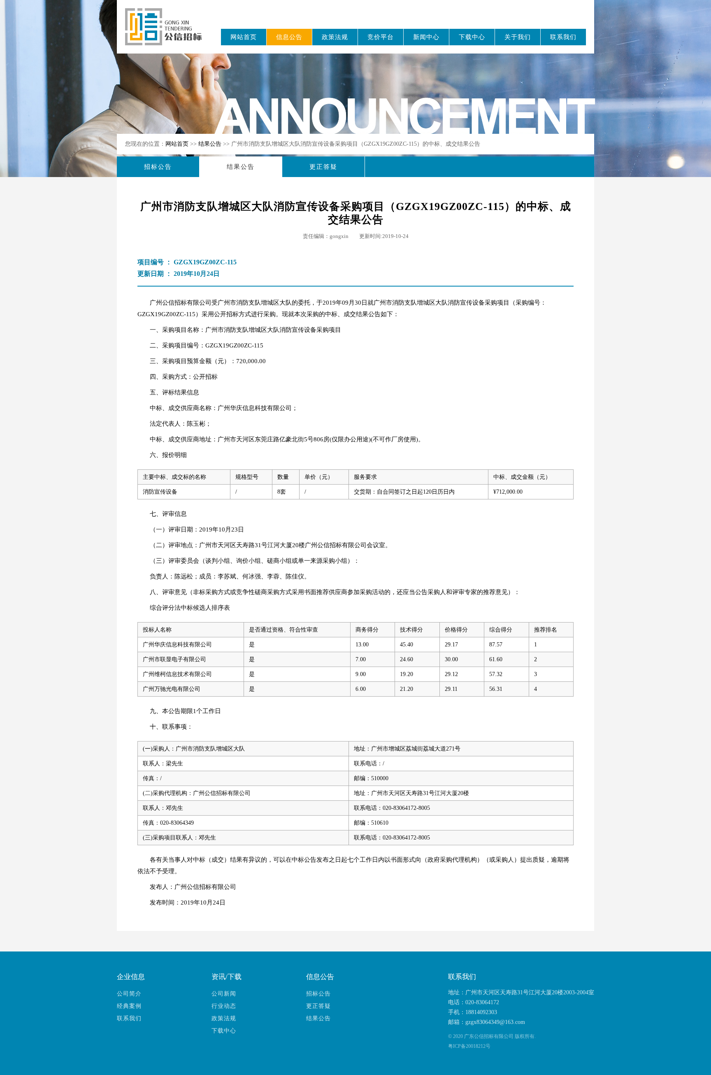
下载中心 (472, 37)
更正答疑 (323, 166)
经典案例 (129, 1006)
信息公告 (289, 37)
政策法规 (335, 37)
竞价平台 (380, 37)
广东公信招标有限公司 (167, 32)
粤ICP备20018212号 (469, 1046)
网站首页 (243, 37)
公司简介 (129, 994)
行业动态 (223, 1006)
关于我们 (517, 37)
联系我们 (563, 37)
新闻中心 (426, 37)
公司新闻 (223, 994)
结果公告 (210, 144)
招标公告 (158, 166)
